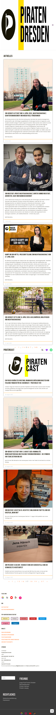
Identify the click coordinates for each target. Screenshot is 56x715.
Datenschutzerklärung (9, 698)
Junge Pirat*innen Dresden (27, 682)
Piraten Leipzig (23, 688)
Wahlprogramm (5, 632)
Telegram (15, 623)
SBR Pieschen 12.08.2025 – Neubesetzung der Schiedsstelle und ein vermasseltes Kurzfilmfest (26, 566)
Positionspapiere (6, 637)
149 (36, 347)
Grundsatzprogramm (7, 634)
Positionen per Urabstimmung (10, 639)
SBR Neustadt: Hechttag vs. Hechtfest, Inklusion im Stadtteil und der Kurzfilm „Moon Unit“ (27, 511)
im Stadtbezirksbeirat (7, 609)
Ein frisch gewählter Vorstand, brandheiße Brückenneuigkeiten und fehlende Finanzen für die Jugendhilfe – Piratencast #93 (27, 381)
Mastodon (42, 618)
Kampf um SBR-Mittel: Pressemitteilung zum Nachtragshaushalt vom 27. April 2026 (28, 255)
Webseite (5, 618)
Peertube (24, 618)
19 (35, 581)
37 (42, 581)
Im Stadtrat (5, 607)
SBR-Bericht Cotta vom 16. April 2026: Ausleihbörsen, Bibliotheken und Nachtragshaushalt (27, 318)
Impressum (6, 700)
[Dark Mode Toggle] (52, 711)
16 (23, 581)
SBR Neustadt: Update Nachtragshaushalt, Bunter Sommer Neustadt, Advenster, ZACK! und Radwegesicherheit (27, 194)
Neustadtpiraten (24, 684)
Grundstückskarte (7, 642)
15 (18, 581)
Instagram (5, 623)
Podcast (15, 618)
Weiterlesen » (9, 137)
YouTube (33, 618)
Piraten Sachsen (24, 686)
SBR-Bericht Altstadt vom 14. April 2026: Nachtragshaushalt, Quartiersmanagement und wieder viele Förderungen (25, 114)
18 (31, 581)
